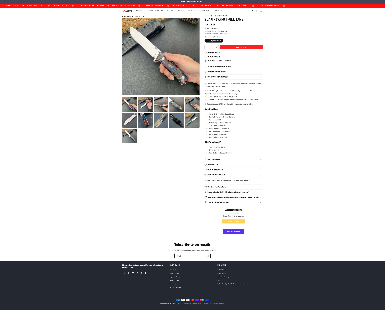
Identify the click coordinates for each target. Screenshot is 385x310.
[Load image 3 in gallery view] (161, 104)
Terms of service (197, 303)
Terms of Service (175, 287)
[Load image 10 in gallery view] (192, 120)
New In (130, 17)
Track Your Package (223, 277)
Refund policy (177, 303)
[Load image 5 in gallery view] (192, 104)
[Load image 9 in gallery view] (176, 120)
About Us (173, 270)
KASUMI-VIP (167, 303)
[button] (171, 11)
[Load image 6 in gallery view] (129, 120)
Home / (125, 17)
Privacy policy (187, 303)
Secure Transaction (176, 284)
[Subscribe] (208, 256)
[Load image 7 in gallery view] (145, 120)
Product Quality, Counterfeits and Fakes (230, 284)
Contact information (219, 303)
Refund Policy (174, 273)
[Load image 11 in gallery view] (129, 136)
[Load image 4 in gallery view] (176, 104)
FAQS (218, 280)
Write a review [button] (233, 221)
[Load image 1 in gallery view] (129, 104)
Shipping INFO (221, 273)
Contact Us (220, 270)
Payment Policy (175, 277)
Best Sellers (139, 17)
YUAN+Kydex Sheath (214, 41)
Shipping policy (208, 303)
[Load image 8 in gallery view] (161, 120)
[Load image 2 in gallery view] (145, 104)
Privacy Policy (174, 280)
